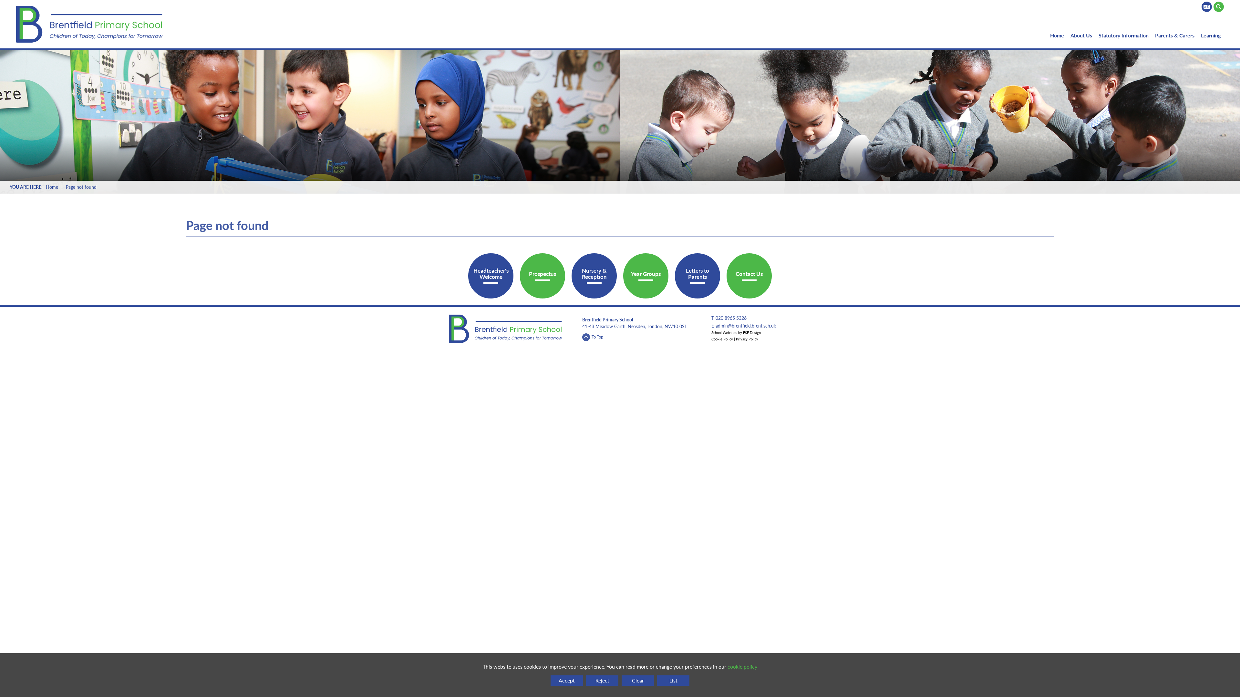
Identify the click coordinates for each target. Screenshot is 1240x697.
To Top (597, 337)
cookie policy (742, 666)
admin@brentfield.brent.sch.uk (746, 325)
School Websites (724, 332)
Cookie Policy (722, 339)
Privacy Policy (747, 339)
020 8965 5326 (731, 318)
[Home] (90, 24)
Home (52, 187)
